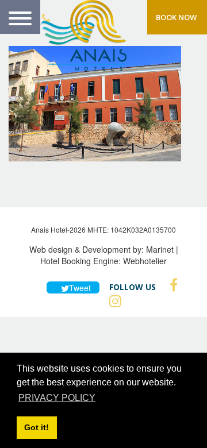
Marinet (160, 249)
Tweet (78, 287)
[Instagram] (112, 301)
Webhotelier (145, 261)
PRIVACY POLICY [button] (56, 398)
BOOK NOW (176, 17)
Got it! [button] (36, 427)
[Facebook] (171, 285)
